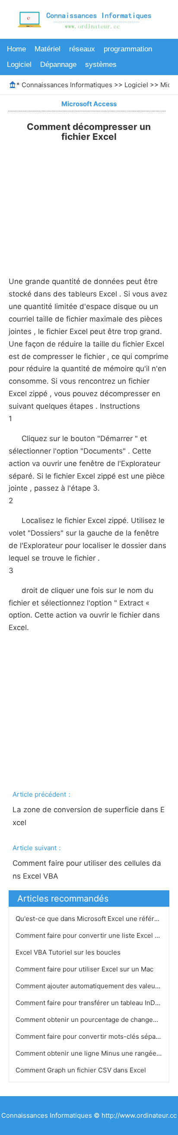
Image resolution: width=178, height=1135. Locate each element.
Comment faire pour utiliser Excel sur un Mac (85, 969)
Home (16, 49)
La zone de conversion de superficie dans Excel (89, 816)
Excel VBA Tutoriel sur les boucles (69, 952)
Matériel (47, 49)
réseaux (82, 49)
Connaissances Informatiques (67, 85)
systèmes (101, 64)
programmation (128, 49)
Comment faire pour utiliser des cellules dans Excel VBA (87, 869)
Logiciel (19, 64)
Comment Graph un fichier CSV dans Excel (82, 1070)
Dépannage (58, 64)
